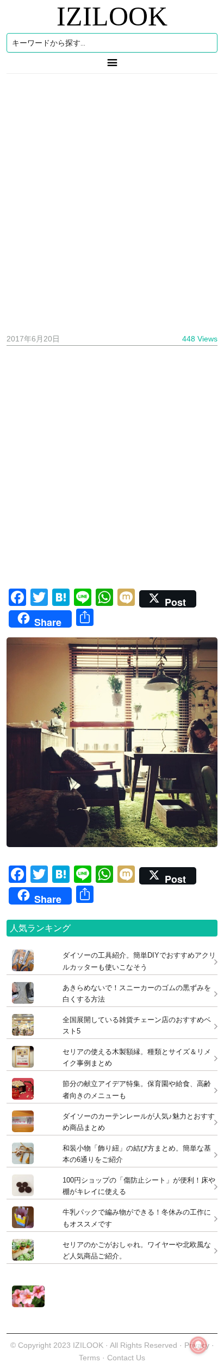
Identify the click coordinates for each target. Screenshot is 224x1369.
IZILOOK (112, 16)
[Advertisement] (112, 199)
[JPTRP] (26, 1304)
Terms (90, 1357)
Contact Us (126, 1357)
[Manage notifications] (198, 1345)
